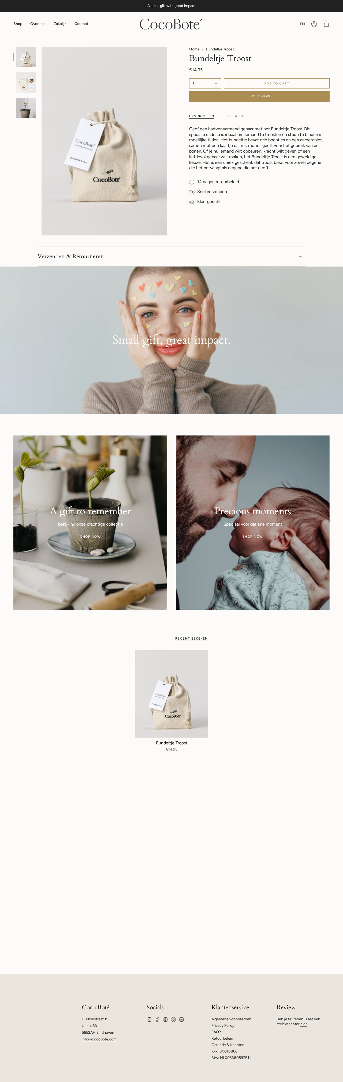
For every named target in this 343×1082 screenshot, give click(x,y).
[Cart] (326, 24)
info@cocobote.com (99, 1039)
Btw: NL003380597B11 (231, 1057)
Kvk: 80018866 (224, 1051)
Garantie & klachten (227, 1045)
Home (194, 49)
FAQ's (216, 1032)
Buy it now (259, 96)
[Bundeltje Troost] (171, 693)
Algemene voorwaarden (231, 1019)
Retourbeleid (222, 1038)
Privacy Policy (222, 1025)
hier (303, 1024)
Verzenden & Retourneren (71, 256)
